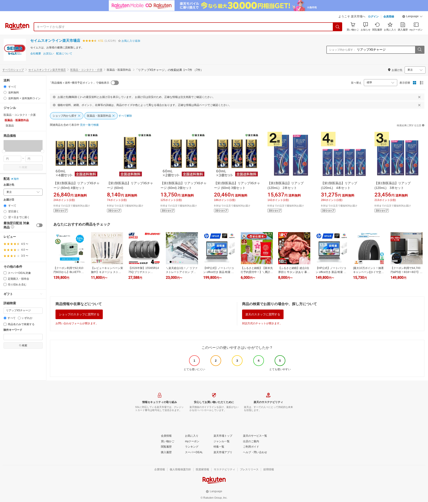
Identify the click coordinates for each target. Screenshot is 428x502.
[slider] (3, 151)
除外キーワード (13, 329)
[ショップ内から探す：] (419, 49)
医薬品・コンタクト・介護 (86, 69)
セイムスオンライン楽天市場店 (55, 40)
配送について (64, 53)
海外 (16, 178)
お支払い (48, 53)
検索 (24, 167)
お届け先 (9, 184)
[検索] (337, 26)
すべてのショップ (13, 69)
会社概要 (35, 53)
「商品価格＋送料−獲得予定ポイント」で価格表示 (79, 82)
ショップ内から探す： (342, 49)
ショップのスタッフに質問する (79, 314)
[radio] (5, 86)
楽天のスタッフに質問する (262, 314)
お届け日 (9, 199)
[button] (412, 17)
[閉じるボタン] (419, 97)
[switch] (39, 225)
